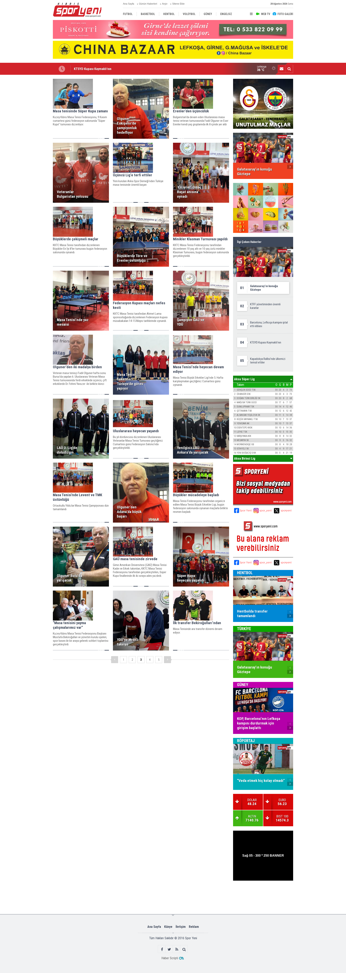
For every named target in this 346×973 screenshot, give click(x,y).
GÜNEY (242, 684)
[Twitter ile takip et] (169, 949)
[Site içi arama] (289, 69)
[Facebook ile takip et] (162, 949)
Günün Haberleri (148, 3)
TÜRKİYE (244, 628)
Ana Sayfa (128, 3)
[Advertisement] (33, 139)
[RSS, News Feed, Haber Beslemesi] (176, 949)
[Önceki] (114, 659)
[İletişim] (281, 69)
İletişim (181, 927)
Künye (168, 927)
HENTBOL (245, 572)
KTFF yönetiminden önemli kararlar (98, 69)
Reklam (194, 927)
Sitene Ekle (178, 3)
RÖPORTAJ (246, 740)
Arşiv (164, 3)
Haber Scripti (169, 958)
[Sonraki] (167, 659)
